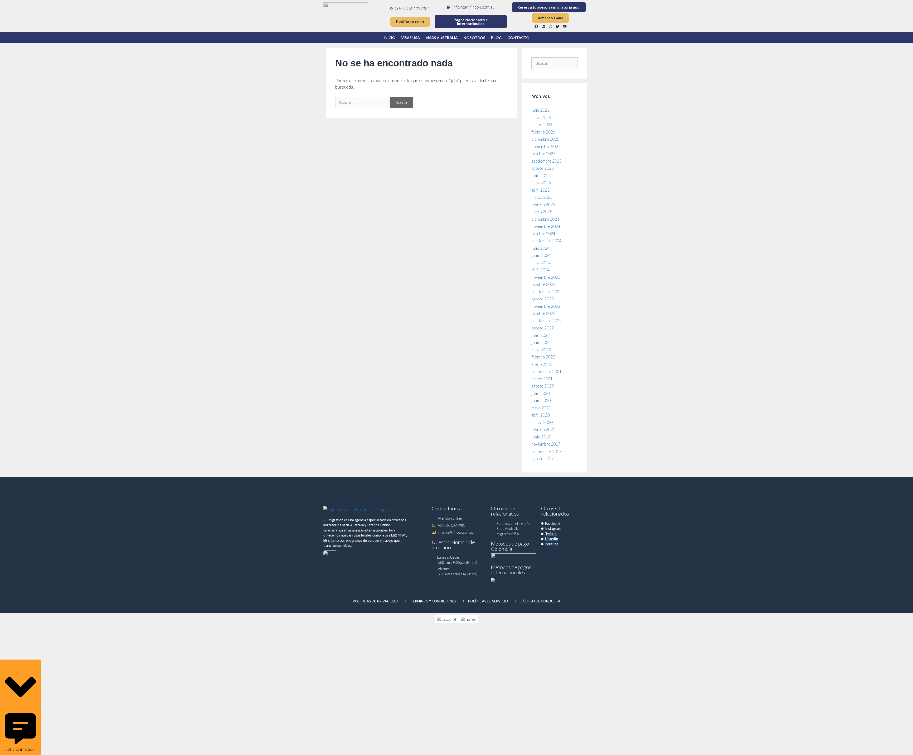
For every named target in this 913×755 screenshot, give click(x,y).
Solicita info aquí (20, 749)
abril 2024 (540, 269)
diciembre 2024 (545, 219)
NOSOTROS (474, 37)
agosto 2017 (542, 458)
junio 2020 (541, 400)
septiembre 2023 (546, 291)
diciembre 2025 (545, 139)
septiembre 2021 (546, 371)
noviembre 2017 (545, 444)
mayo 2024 (541, 262)
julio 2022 (540, 335)
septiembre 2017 (546, 451)
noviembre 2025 (545, 146)
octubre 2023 (543, 284)
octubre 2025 (543, 153)
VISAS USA (410, 37)
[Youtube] (564, 26)
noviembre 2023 (545, 277)
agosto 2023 (542, 298)
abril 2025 (540, 190)
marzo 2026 (542, 124)
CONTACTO (518, 37)
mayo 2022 (541, 349)
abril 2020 (540, 414)
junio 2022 (541, 342)
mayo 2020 (541, 407)
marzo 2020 (542, 422)
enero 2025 (541, 211)
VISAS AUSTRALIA (442, 37)
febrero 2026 (543, 131)
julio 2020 (540, 393)
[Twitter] (557, 26)
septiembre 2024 (546, 240)
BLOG (496, 37)
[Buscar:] (362, 102)
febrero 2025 (543, 204)
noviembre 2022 (545, 306)
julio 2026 (540, 110)
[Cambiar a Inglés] (468, 619)
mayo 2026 (541, 117)
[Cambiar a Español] (446, 619)
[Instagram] (550, 26)
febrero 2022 (543, 356)
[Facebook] (536, 26)
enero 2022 (541, 364)
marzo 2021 (542, 378)
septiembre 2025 (546, 161)
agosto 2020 (542, 385)
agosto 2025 (542, 168)
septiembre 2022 (546, 320)
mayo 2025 (541, 182)
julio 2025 (540, 175)
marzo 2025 (542, 197)
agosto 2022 (542, 327)
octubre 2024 (543, 233)
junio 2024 (541, 255)
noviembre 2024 (545, 226)
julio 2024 (540, 248)
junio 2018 (541, 436)
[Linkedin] (543, 26)
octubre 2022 (543, 313)
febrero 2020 (543, 429)
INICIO (389, 37)
